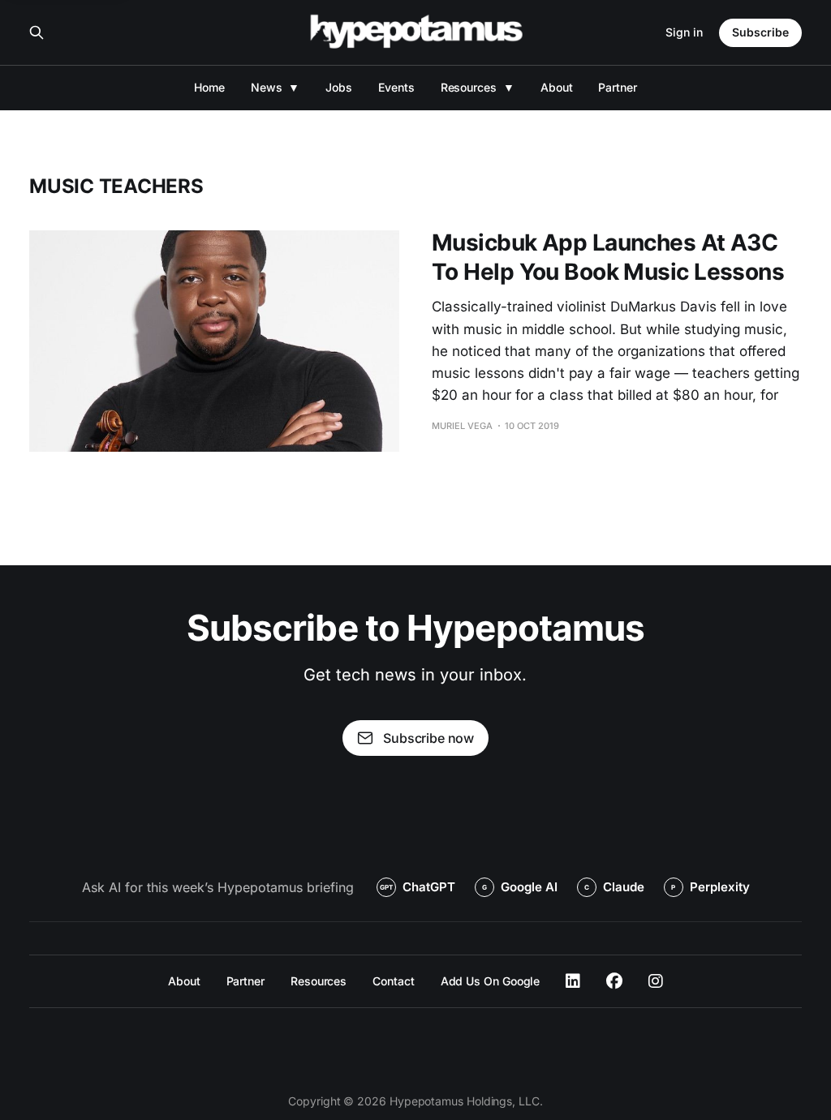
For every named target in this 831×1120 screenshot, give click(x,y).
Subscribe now (428, 738)
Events (396, 87)
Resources (469, 87)
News (266, 87)
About (556, 87)
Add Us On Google (490, 981)
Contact (393, 981)
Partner (617, 87)
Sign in (684, 32)
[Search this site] (36, 32)
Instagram (655, 981)
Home (209, 87)
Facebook (614, 981)
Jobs (338, 87)
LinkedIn (573, 981)
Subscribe (760, 32)
